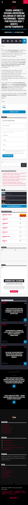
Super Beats (4, 227)
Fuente (3, 101)
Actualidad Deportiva (7, 429)
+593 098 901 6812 (8, 442)
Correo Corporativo (7, 475)
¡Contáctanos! (6, 473)
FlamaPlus (4, 319)
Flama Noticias (6, 424)
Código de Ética (6, 477)
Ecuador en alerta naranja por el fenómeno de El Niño (14, 185)
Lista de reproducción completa (14, 206)
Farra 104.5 (4, 240)
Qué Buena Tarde (7, 431)
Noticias (14, 8)
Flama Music (5, 219)
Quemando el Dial (6, 236)
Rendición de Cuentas (7, 470)
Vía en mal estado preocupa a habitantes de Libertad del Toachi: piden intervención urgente (14, 355)
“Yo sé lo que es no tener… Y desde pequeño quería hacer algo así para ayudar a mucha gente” (14, 397)
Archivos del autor (14, 111)
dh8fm (13, 32)
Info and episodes (14, 291)
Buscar (2, 162)
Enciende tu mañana (7, 427)
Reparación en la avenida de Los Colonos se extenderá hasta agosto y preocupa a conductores (14, 333)
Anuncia (4, 468)
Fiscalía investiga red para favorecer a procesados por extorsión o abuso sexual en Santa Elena (14, 311)
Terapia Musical (6, 432)
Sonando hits (5, 223)
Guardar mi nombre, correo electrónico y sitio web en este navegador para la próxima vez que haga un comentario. (16, 150)
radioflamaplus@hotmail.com (10, 445)
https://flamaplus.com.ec (9, 440)
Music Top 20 (5, 232)
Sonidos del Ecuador (6, 214)
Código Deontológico (7, 472)
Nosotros (5, 467)
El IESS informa (6, 426)
